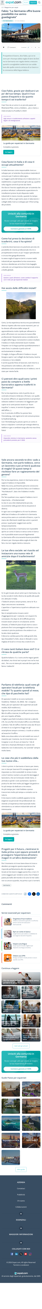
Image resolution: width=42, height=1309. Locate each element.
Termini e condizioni (21, 1265)
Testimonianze (8, 21)
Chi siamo (21, 1201)
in (38, 47)
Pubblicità (21, 1195)
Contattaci (21, 1188)
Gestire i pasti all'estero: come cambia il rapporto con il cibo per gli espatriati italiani (21, 279)
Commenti (13, 47)
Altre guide (21, 1169)
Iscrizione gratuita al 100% (21, 229)
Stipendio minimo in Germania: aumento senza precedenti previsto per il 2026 (20, 439)
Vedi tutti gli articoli (21, 1046)
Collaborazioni (21, 1207)
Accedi (26, 2)
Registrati (33, 2)
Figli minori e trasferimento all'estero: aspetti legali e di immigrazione (19, 119)
